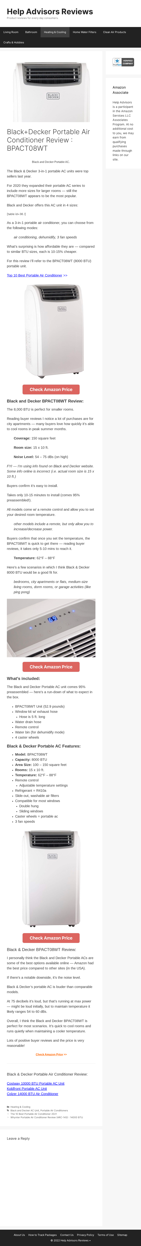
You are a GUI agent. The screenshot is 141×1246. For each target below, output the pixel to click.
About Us (19, 1235)
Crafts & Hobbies (13, 42)
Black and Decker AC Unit (24, 1110)
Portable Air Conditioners (54, 1110)
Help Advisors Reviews (50, 11)
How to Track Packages (42, 1235)
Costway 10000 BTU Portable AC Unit (35, 1083)
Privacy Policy (85, 1235)
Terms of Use (105, 1235)
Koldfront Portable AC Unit (27, 1089)
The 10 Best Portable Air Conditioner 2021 (33, 1114)
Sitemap (122, 1235)
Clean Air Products (114, 32)
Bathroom (31, 32)
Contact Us (67, 1235)
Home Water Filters (84, 32)
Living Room (10, 32)
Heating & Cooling (55, 32)
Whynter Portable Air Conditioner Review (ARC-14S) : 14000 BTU (46, 1117)
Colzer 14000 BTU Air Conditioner (32, 1094)
